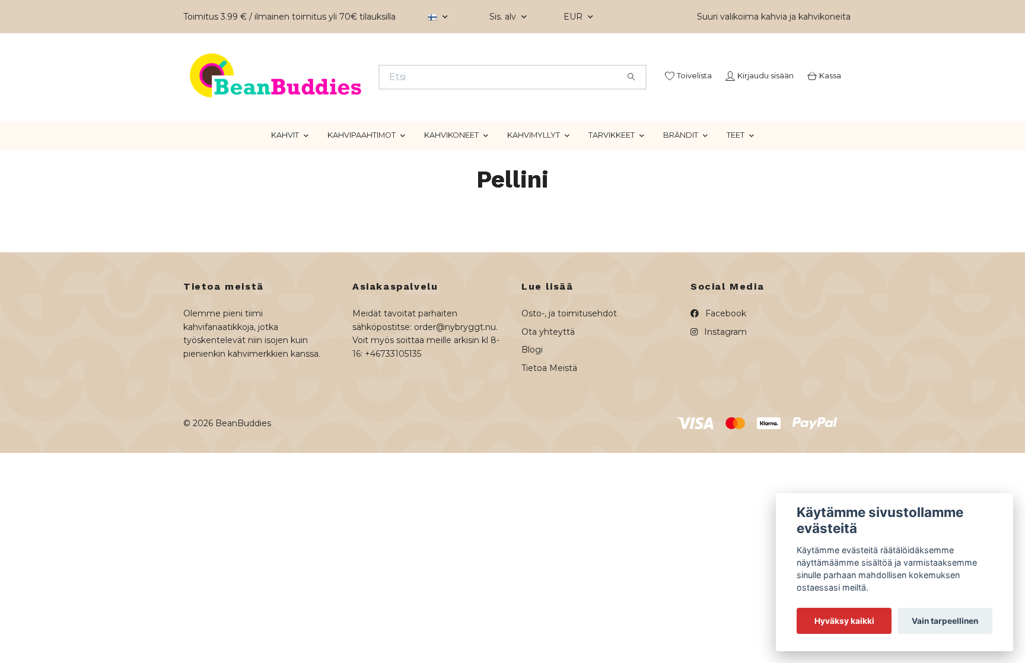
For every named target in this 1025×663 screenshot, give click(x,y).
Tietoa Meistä (549, 412)
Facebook (724, 358)
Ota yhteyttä (548, 376)
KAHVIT (285, 179)
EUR (574, 16)
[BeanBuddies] (348, 92)
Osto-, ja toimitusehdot (569, 358)
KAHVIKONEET (451, 179)
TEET (735, 179)
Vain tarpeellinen (945, 621)
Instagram (724, 376)
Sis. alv (503, 16)
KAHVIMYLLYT (533, 179)
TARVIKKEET (611, 179)
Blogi (532, 394)
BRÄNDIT (680, 179)
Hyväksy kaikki (844, 621)
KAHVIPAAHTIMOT (361, 179)
